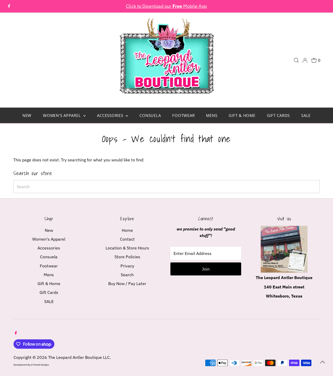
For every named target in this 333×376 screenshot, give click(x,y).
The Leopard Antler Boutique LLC (79, 357)
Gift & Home (242, 115)
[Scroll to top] (322, 362)
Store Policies (127, 256)
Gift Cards (278, 115)
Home (127, 230)
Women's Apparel (62, 115)
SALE (306, 115)
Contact (127, 239)
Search (127, 274)
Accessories (110, 115)
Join (206, 269)
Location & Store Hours (127, 247)
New (26, 115)
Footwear (183, 115)
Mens (211, 115)
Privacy (127, 265)
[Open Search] (296, 60)
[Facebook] (9, 6)
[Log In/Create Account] (305, 60)
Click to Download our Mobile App (166, 6)
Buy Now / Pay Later (127, 283)
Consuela (150, 115)
